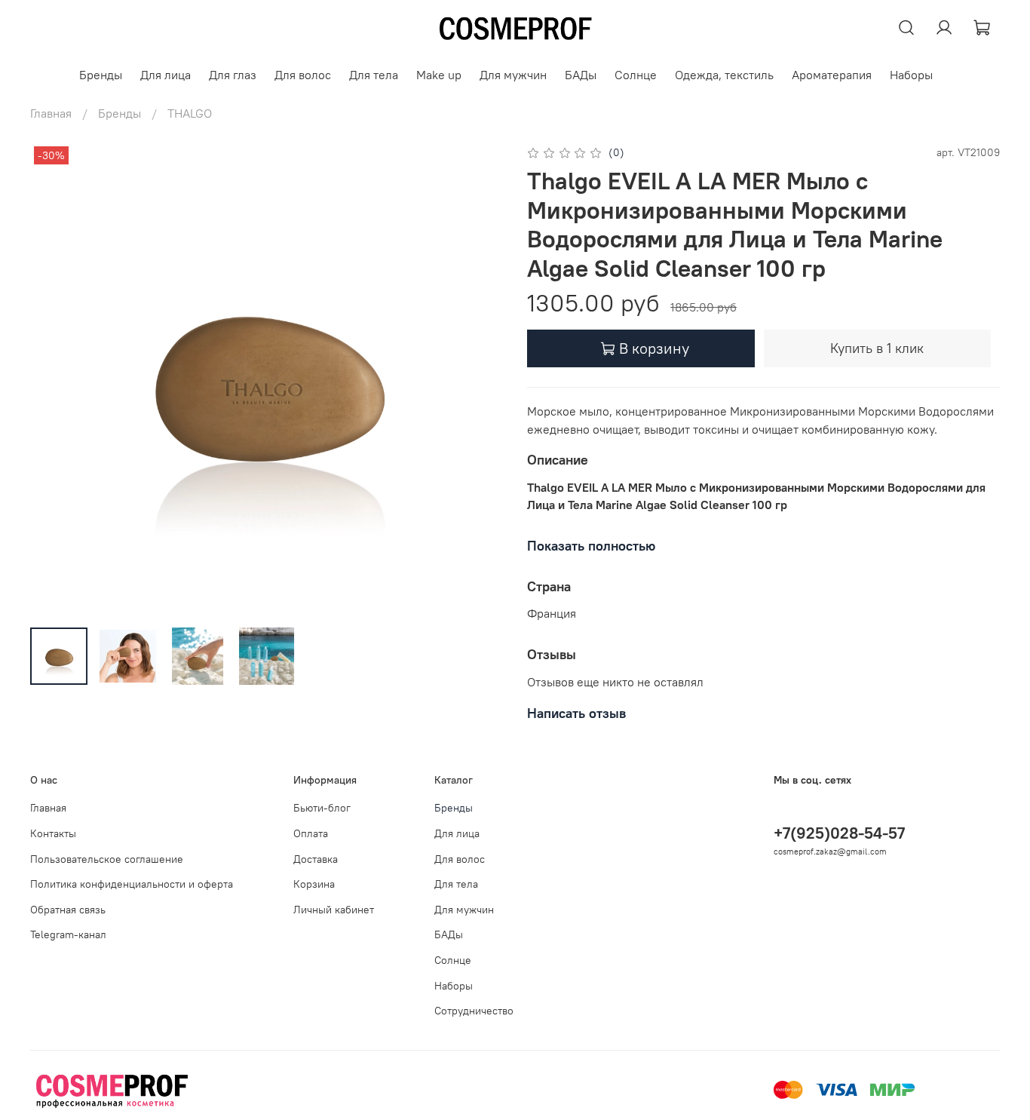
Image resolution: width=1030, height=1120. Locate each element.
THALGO (189, 113)
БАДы (580, 74)
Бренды (100, 74)
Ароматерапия (832, 74)
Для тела (373, 74)
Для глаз (232, 74)
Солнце (636, 74)
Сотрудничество (473, 1010)
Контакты (53, 833)
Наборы (911, 74)
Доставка (315, 859)
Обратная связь (68, 909)
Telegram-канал (68, 934)
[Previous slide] (54, 379)
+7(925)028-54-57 (839, 833)
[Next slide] (479, 379)
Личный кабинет (333, 909)
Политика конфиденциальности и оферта (131, 884)
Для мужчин (513, 74)
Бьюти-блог (322, 808)
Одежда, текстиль (724, 74)
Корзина (314, 884)
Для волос (302, 74)
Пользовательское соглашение (106, 859)
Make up (438, 74)
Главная (51, 113)
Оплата (310, 833)
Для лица (165, 74)
